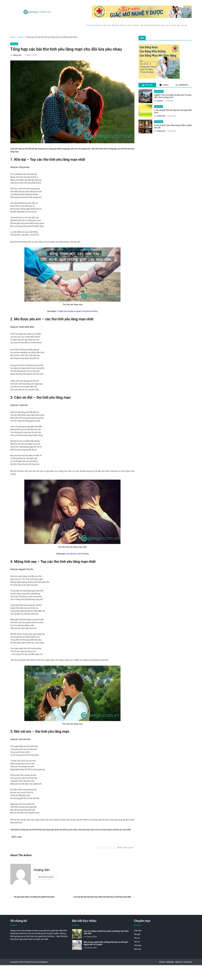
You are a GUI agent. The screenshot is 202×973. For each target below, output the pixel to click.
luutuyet (160, 101)
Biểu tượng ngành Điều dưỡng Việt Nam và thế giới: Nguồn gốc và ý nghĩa (106, 943)
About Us (178, 962)
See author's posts (45, 877)
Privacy (162, 962)
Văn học (158, 107)
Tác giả (137, 934)
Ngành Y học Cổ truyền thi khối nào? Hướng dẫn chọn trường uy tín (172, 96)
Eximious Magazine (40, 962)
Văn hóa (158, 122)
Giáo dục (158, 91)
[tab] (147, 85)
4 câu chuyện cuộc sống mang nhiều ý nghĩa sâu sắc (173, 126)
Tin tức (137, 942)
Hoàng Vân (17, 55)
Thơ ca (14, 44)
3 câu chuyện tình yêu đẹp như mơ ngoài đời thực (172, 111)
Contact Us (187, 962)
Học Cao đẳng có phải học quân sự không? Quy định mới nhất (106, 932)
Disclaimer (170, 962)
